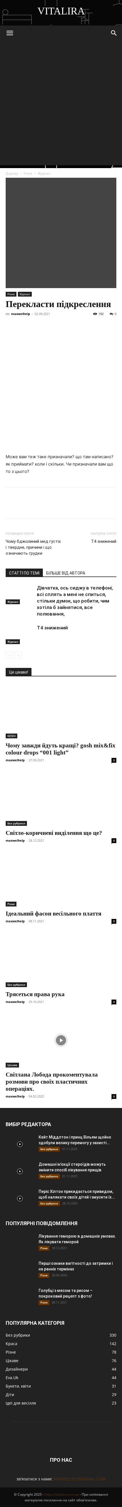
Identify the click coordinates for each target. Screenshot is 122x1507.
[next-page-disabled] (18, 655)
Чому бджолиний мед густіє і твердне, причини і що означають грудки (33, 547)
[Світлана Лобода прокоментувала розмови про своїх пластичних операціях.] (61, 1040)
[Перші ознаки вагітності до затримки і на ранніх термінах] (20, 1270)
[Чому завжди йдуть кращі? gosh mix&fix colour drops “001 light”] (61, 711)
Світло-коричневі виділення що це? (54, 832)
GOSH (11, 736)
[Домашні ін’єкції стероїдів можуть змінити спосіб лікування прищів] (20, 1171)
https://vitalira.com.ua (62, 1494)
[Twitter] (37, 322)
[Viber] (63, 322)
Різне (28, 173)
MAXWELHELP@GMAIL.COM (80, 1479)
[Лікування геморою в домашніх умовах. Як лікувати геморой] (20, 1243)
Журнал (44, 173)
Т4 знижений (103, 541)
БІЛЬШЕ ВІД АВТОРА (65, 573)
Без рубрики (16, 823)
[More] (116, 322)
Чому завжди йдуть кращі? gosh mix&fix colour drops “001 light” (60, 749)
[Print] (102, 322)
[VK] (24, 322)
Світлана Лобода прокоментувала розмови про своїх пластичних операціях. (52, 1081)
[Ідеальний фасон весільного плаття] (61, 879)
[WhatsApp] (76, 322)
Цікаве (12, 1065)
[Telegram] (50, 322)
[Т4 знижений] (20, 634)
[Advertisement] (61, 104)
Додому (12, 173)
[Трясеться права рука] (61, 960)
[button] (10, 33)
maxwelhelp (20, 314)
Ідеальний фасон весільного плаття (53, 913)
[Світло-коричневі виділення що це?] (61, 798)
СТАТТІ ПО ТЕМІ (24, 573)
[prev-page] (9, 655)
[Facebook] (11, 322)
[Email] (89, 322)
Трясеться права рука (35, 994)
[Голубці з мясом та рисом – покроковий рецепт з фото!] (20, 1297)
